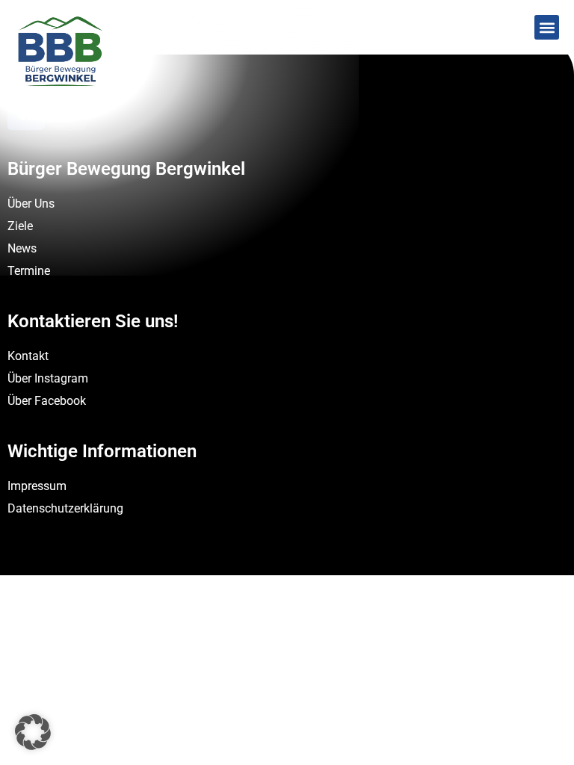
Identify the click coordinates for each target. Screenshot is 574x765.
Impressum (37, 486)
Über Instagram (47, 378)
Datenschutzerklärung (65, 508)
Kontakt (28, 356)
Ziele (20, 226)
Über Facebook (46, 401)
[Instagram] (67, 111)
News (22, 248)
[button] (546, 27)
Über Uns (31, 203)
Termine (28, 271)
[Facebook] (26, 111)
